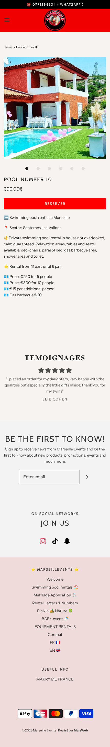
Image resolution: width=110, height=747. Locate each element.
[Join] (87, 477)
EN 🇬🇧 (55, 650)
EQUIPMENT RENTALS (55, 626)
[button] (55, 108)
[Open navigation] (7, 20)
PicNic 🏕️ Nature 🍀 (55, 610)
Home (8, 47)
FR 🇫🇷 (55, 642)
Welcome (55, 579)
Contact (55, 634)
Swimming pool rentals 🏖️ (55, 587)
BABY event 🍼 (55, 618)
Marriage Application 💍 (55, 595)
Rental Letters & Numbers (55, 603)
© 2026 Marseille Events (39, 730)
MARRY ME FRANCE (55, 679)
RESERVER (55, 203)
